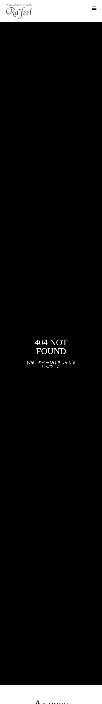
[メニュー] (94, 8)
